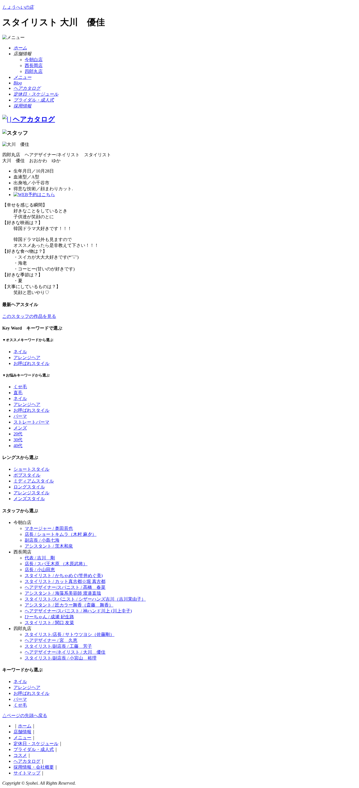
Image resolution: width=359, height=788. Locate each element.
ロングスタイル (29, 486)
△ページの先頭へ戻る (24, 715)
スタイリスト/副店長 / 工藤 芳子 (58, 646)
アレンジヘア (26, 357)
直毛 (17, 392)
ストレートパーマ (31, 422)
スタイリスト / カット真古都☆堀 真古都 (65, 581)
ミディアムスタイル (33, 481)
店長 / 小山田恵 (40, 569)
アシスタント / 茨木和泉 (49, 546)
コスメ (20, 755)
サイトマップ (26, 773)
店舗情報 (22, 731)
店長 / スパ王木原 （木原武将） (56, 563)
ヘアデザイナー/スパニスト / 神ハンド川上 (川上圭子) (78, 610)
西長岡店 (34, 65)
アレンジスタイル (31, 492)
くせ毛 (20, 386)
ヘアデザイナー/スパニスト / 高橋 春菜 (65, 587)
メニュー (22, 737)
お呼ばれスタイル (31, 363)
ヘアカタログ (26, 761)
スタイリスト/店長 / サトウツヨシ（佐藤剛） (69, 634)
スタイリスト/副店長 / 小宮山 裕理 (60, 658)
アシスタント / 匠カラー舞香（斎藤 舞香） (69, 605)
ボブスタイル (26, 475)
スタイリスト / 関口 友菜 (49, 622)
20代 (17, 433)
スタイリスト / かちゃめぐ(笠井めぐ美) (64, 575)
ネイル (20, 351)
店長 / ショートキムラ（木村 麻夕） (60, 534)
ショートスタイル (31, 469)
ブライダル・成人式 (33, 749)
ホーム (24, 725)
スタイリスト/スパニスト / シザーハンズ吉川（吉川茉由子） (85, 599)
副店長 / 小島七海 (42, 540)
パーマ (20, 416)
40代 (17, 445)
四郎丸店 (34, 71)
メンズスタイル (29, 498)
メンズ (20, 428)
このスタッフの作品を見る (29, 316)
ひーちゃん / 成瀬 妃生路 (49, 616)
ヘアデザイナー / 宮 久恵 (51, 640)
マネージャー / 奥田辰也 (49, 528)
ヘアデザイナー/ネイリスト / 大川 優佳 (65, 652)
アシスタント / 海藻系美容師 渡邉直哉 (63, 593)
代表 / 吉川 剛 (40, 557)
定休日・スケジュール (35, 743)
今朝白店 (34, 59)
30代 (17, 439)
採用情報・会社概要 (33, 767)
